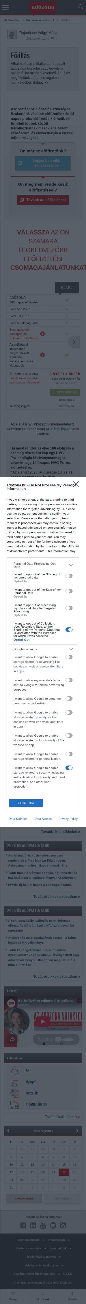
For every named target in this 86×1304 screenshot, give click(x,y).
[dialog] (43, 652)
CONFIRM (26, 803)
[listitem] (43, 565)
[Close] (77, 485)
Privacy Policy (68, 818)
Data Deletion (18, 818)
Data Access (43, 818)
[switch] (69, 576)
